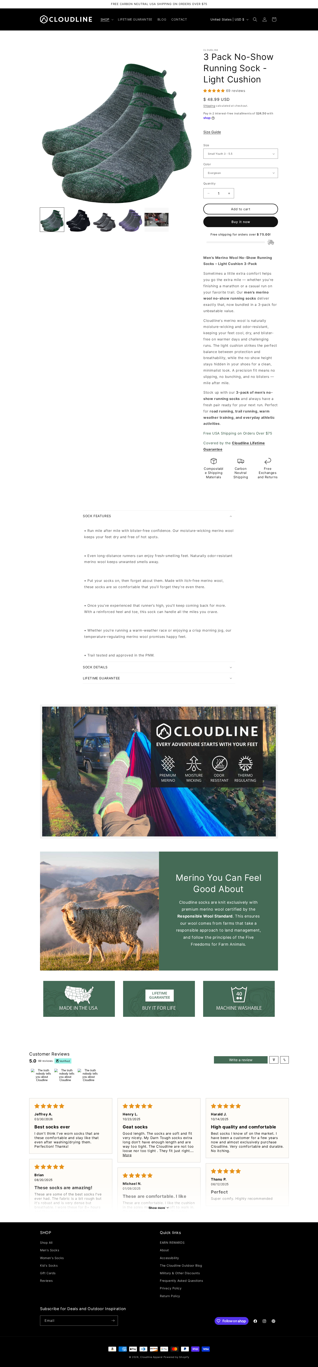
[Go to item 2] (65, 1079)
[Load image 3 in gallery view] (104, 220)
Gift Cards (48, 1273)
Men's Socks (49, 1250)
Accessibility (169, 1258)
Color (207, 164)
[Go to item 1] (42, 1079)
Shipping (209, 105)
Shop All (46, 1242)
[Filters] (273, 1060)
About (164, 1250)
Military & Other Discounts (180, 1273)
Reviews (46, 1280)
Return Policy (170, 1296)
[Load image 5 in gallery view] (157, 220)
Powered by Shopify (176, 1357)
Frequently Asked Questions (181, 1280)
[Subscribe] (113, 1321)
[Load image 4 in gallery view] (131, 220)
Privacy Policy (170, 1288)
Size (206, 145)
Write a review (240, 1060)
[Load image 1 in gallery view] (52, 220)
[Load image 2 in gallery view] (78, 220)
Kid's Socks (49, 1265)
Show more (157, 1208)
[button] (106, 19)
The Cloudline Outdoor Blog (181, 1265)
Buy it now (240, 222)
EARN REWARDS (172, 1242)
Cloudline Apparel (151, 1357)
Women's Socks (52, 1258)
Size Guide (212, 132)
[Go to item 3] (88, 1079)
